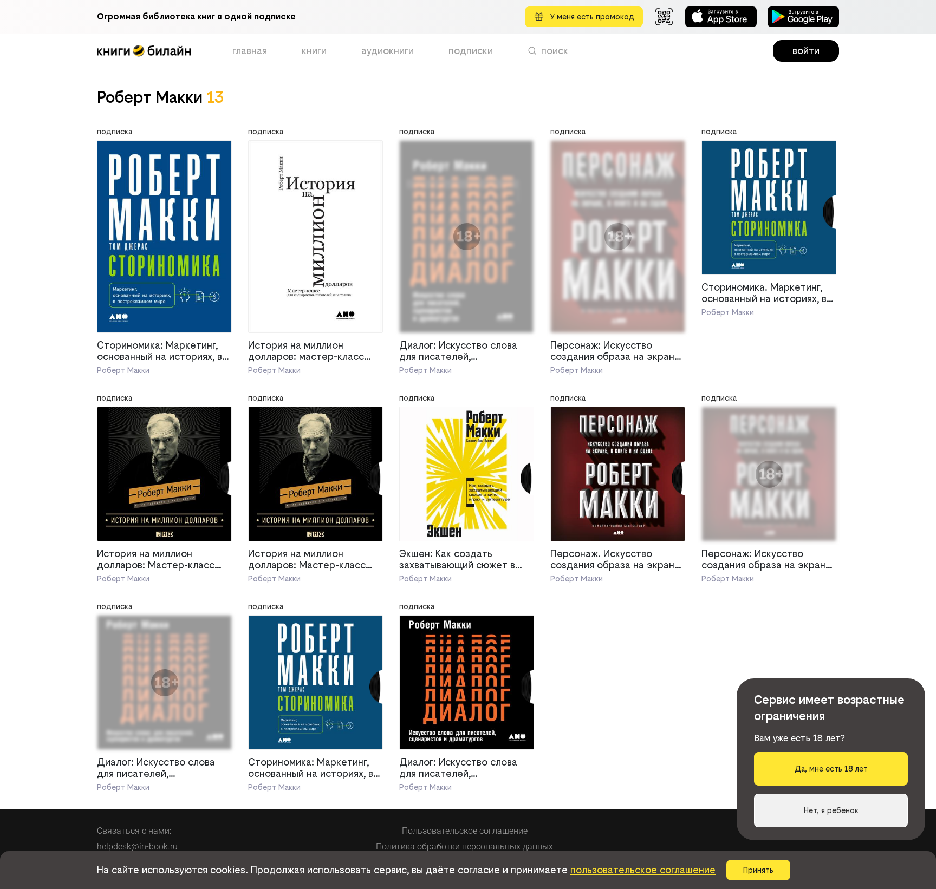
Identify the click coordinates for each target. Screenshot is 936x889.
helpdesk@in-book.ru (137, 846)
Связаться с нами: (134, 831)
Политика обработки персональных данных (464, 846)
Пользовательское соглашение (465, 831)
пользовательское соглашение (643, 869)
